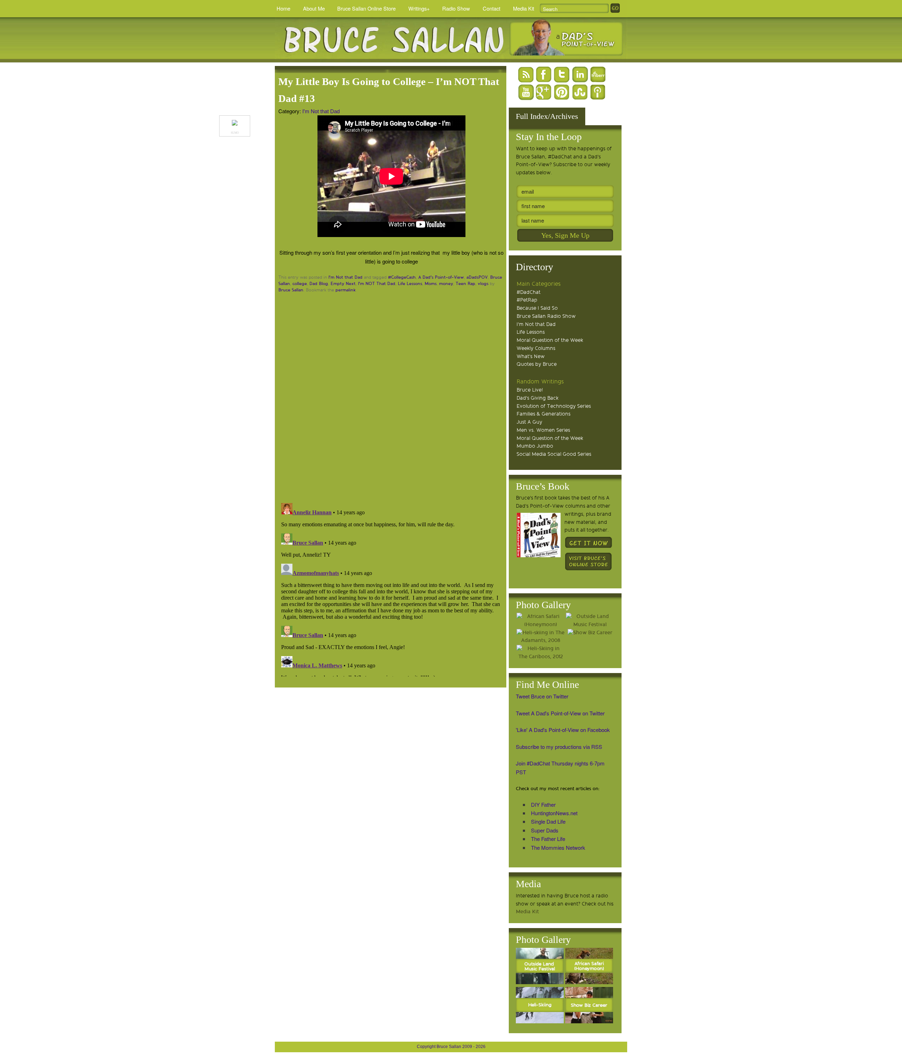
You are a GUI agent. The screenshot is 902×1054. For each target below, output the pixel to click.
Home (283, 8)
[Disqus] (391, 397)
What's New (531, 356)
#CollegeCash (402, 277)
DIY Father (543, 804)
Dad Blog (318, 283)
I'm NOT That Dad (376, 283)
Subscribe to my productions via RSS (559, 746)
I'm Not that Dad (321, 111)
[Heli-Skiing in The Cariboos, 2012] (540, 653)
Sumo (235, 132)
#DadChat (528, 292)
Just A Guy (529, 422)
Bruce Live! (530, 390)
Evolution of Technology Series (554, 406)
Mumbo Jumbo (535, 446)
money (446, 283)
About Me (314, 8)
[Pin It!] (234, 123)
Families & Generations (543, 414)
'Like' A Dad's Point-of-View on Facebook (563, 729)
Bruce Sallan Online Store (366, 8)
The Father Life (548, 838)
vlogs (483, 283)
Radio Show (456, 8)
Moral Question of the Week (550, 340)
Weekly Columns (536, 348)
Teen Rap (465, 283)
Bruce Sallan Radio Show (546, 316)
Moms (431, 283)
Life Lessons (410, 283)
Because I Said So (537, 308)
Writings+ (419, 8)
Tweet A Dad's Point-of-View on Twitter (560, 713)
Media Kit (523, 8)
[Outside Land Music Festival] (589, 621)
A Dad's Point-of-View (441, 277)
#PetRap (527, 300)
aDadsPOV (477, 277)
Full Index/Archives (547, 116)
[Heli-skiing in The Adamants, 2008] (540, 637)
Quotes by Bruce (537, 364)
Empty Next (343, 283)
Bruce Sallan (290, 290)
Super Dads (544, 830)
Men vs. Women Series (543, 430)
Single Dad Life (548, 821)
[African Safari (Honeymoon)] (540, 621)
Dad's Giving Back (537, 398)
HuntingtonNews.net (554, 813)
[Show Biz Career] (589, 633)
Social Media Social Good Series (554, 454)
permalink (345, 290)
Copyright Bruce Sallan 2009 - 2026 (451, 1046)
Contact (491, 8)
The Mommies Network (558, 847)
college (299, 283)
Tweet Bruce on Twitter (542, 696)
